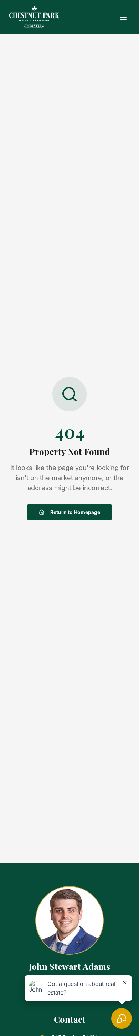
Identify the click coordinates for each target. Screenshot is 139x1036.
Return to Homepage (75, 512)
